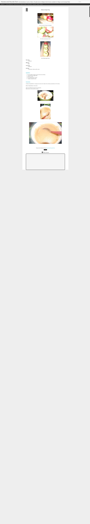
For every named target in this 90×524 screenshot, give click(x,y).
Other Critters (29, 4)
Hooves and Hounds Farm (50, 147)
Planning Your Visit (17, 4)
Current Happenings (9, 4)
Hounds (38, 4)
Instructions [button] (28, 81)
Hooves (41, 4)
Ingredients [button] (28, 72)
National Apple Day (45, 10)
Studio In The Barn (23, 4)
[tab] (45, 72)
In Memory (34, 4)
